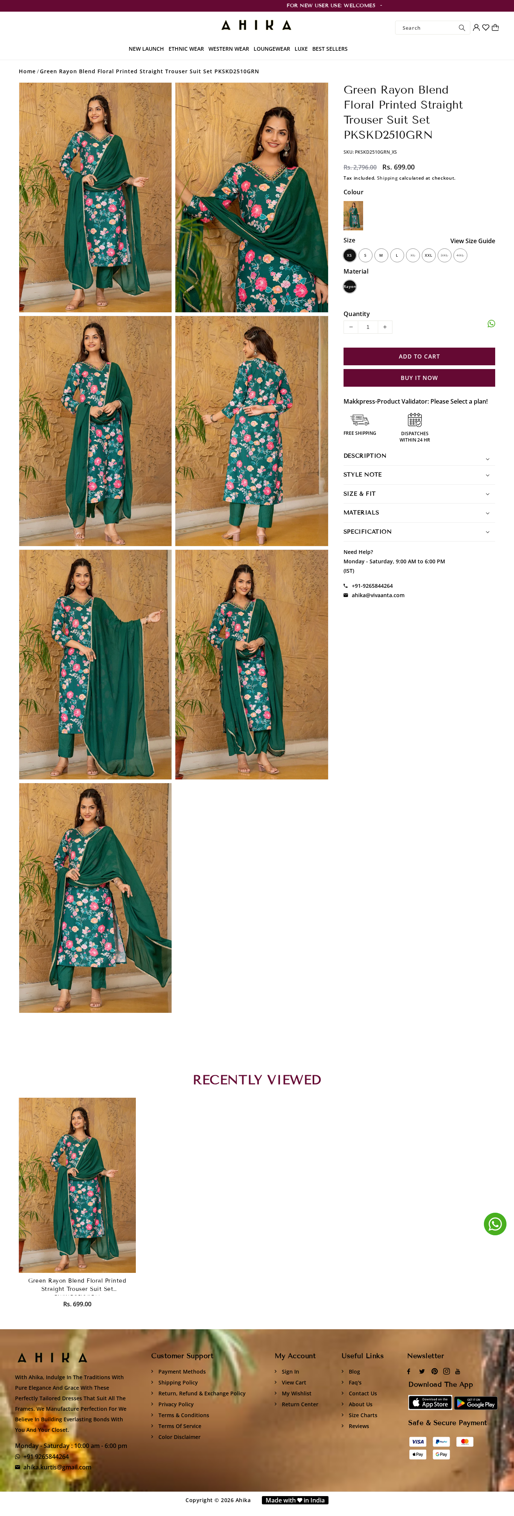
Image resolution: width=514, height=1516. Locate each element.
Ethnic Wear (186, 48)
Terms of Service (179, 1426)
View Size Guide (472, 241)
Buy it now (419, 378)
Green (353, 215)
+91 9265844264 (46, 1456)
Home (27, 71)
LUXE (301, 48)
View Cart (293, 1382)
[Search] (462, 28)
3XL (444, 255)
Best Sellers (330, 48)
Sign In (289, 1371)
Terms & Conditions (183, 1415)
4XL (460, 255)
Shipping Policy (177, 1382)
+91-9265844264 (372, 585)
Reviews (358, 1426)
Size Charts (362, 1415)
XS (349, 255)
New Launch (146, 48)
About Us (360, 1404)
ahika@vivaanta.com (378, 595)
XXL (428, 255)
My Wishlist (296, 1393)
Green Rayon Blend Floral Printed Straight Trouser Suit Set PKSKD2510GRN (149, 71)
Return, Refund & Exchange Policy (201, 1393)
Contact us (362, 1393)
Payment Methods (181, 1371)
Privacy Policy (175, 1404)
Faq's (354, 1382)
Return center (299, 1404)
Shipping (387, 178)
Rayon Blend (350, 288)
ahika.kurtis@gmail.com (57, 1467)
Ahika (243, 1500)
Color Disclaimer (179, 1436)
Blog (353, 1371)
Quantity (357, 314)
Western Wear (228, 48)
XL (413, 255)
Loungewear (272, 48)
